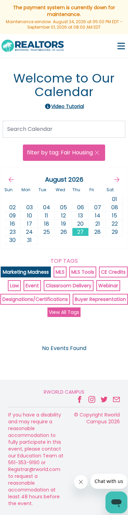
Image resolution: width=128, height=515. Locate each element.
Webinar (108, 285)
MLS (60, 272)
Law (14, 285)
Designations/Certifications (35, 299)
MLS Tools (82, 272)
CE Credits (113, 272)
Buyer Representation (100, 299)
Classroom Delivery (68, 285)
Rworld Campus (64, 392)
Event (32, 285)
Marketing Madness (26, 272)
